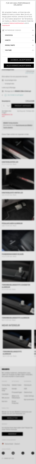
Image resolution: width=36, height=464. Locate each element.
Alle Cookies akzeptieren (19, 65)
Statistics (9, 35)
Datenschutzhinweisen (16, 23)
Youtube (8, 50)
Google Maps (10, 45)
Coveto (7, 40)
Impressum (6, 25)
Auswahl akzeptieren (21, 60)
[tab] (18, 30)
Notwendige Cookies (13, 30)
